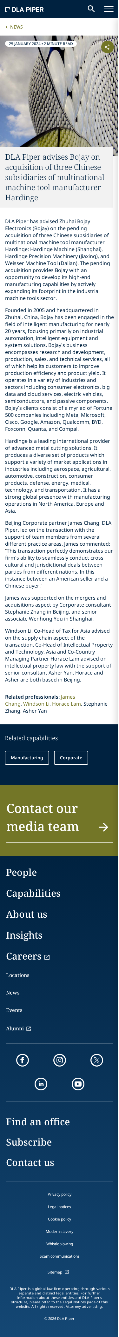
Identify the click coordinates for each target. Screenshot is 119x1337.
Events (14, 1010)
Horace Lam (66, 703)
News (16, 27)
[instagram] (59, 1060)
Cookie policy (59, 1219)
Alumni (15, 1028)
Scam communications (60, 1256)
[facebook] (22, 1060)
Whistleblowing (59, 1244)
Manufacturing (27, 758)
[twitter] (96, 1060)
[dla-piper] (24, 9)
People (21, 872)
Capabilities (33, 893)
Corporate (71, 758)
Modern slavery (59, 1231)
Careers (24, 955)
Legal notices (59, 1206)
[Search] (91, 9)
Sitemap (55, 1272)
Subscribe (29, 1141)
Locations (17, 975)
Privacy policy (59, 1194)
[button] (59, 821)
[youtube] (78, 1084)
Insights (24, 934)
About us (26, 914)
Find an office (38, 1121)
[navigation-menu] (109, 9)
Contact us (30, 1162)
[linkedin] (41, 1084)
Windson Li (36, 703)
